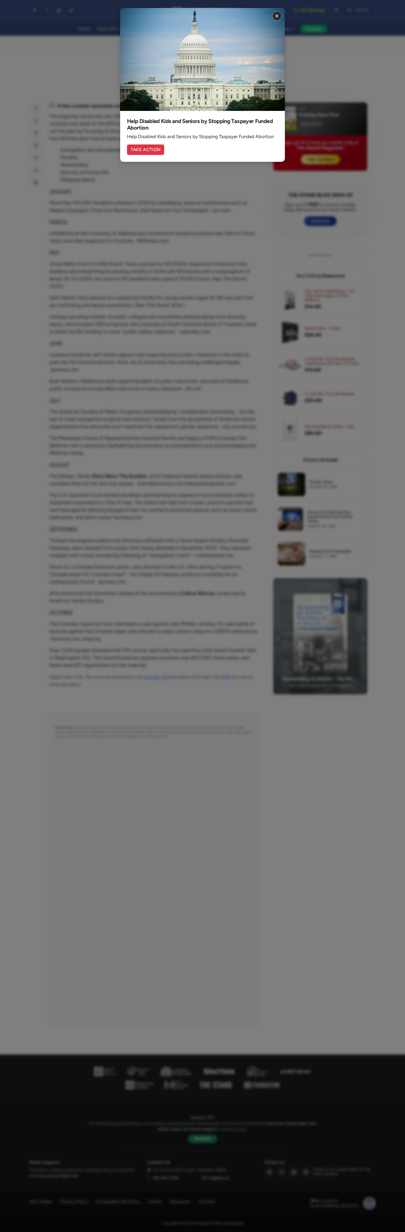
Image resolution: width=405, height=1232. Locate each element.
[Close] (277, 16)
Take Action (146, 149)
